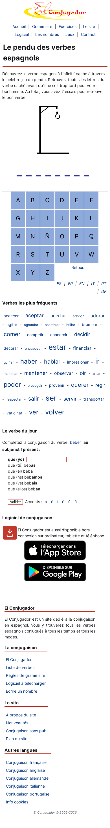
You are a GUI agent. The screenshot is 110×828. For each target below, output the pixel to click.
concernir (58, 334)
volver (55, 412)
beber (75, 442)
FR (70, 283)
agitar (11, 324)
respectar (13, 399)
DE (103, 291)
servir (70, 399)
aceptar (34, 315)
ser (51, 398)
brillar (70, 325)
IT (93, 283)
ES (59, 283)
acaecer (11, 315)
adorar (98, 315)
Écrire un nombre (21, 691)
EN (82, 283)
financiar (82, 348)
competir (35, 334)
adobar (78, 316)
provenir (56, 385)
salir (33, 398)
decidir (82, 334)
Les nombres (47, 34)
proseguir (35, 385)
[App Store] (55, 559)
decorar (11, 348)
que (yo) (16, 459)
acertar (58, 315)
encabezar (33, 348)
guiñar (9, 362)
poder (12, 384)
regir (100, 385)
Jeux (69, 34)
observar (63, 373)
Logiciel (22, 34)
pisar (96, 373)
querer (80, 384)
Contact (88, 34)
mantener (35, 373)
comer (12, 334)
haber (28, 361)
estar (57, 347)
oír (83, 373)
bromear (89, 324)
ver (33, 412)
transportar (93, 399)
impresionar (78, 362)
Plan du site (16, 738)
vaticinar (14, 412)
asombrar (52, 325)
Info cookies (17, 801)
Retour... (79, 267)
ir (97, 361)
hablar (52, 361)
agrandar (31, 325)
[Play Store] (55, 579)
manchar (10, 373)
